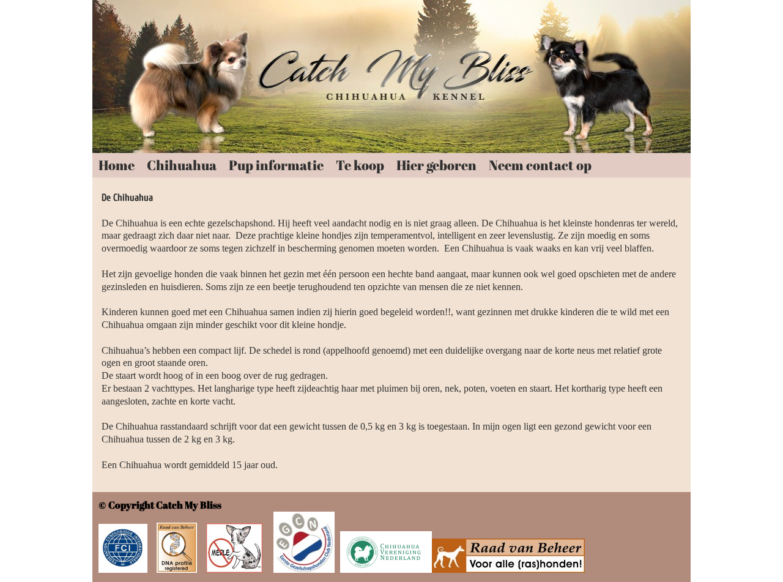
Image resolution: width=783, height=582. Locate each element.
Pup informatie (276, 165)
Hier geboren (436, 165)
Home (116, 165)
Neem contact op (540, 165)
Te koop (360, 165)
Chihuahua (182, 165)
